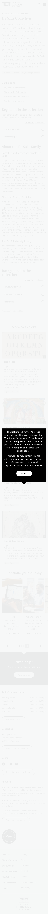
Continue (24, 473)
